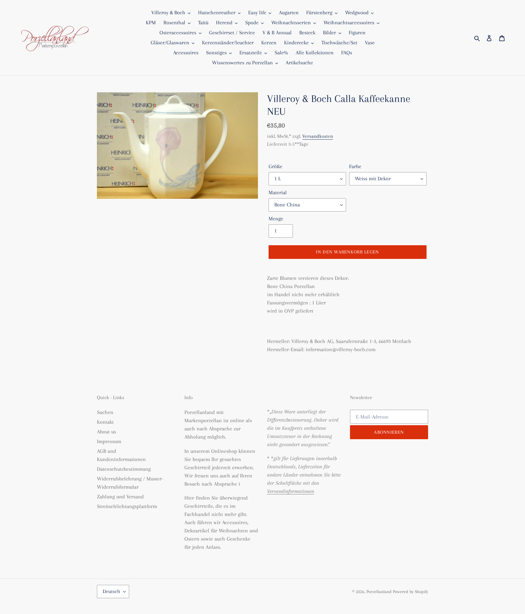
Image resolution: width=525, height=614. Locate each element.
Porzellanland (379, 591)
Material (278, 192)
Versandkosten (317, 136)
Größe (275, 166)
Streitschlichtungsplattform (127, 506)
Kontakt (105, 422)
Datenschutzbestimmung (124, 469)
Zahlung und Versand (120, 497)
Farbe (355, 166)
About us (106, 432)
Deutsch (111, 591)
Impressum (109, 441)
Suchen (105, 412)
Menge (276, 218)
